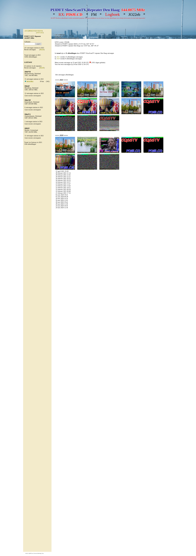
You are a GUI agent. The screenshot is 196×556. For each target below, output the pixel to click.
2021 (58, 57)
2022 (26, 31)
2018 (40, 31)
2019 (37, 31)
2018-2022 (39, 33)
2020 (33, 31)
